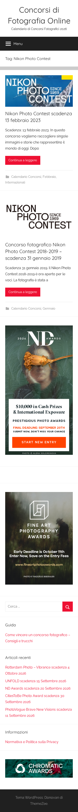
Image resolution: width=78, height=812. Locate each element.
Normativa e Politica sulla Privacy (31, 742)
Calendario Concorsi (26, 177)
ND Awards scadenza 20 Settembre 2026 (38, 688)
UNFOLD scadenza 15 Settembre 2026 (35, 681)
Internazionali (15, 182)
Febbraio (49, 177)
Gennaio (49, 308)
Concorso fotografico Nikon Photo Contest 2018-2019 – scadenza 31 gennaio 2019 (35, 251)
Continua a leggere (22, 160)
